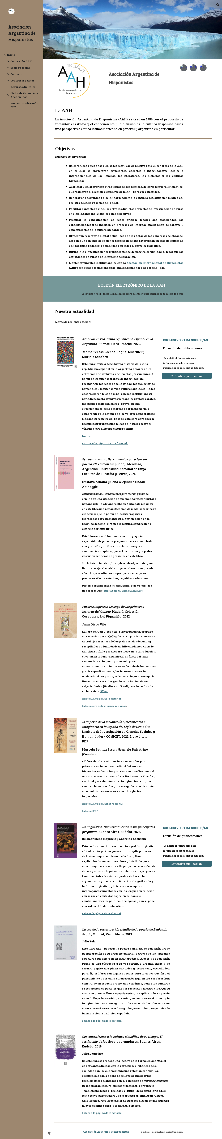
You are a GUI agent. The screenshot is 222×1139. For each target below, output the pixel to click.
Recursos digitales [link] (22, 87)
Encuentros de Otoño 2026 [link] (24, 105)
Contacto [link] (16, 74)
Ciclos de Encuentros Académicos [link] (24, 95)
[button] (218, 5)
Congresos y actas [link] (22, 80)
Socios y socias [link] (20, 67)
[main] (139, 75)
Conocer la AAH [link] (21, 61)
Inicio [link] (11, 55)
